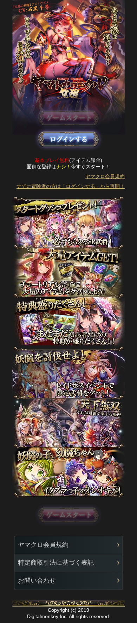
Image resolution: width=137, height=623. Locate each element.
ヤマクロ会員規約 (105, 176)
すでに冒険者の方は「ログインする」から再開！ (71, 186)
